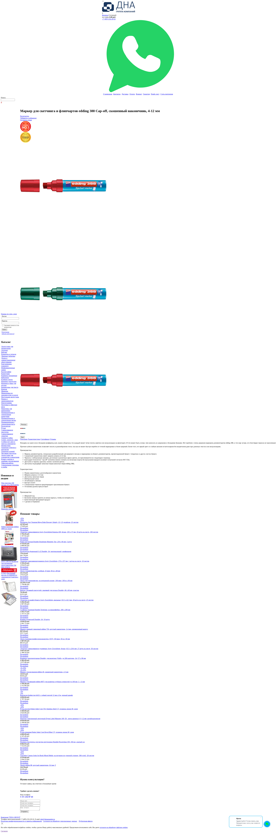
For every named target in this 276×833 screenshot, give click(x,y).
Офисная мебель (7, 463)
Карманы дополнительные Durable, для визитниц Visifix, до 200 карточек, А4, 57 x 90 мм (53, 658)
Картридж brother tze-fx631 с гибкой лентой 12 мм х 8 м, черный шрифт (46, 695)
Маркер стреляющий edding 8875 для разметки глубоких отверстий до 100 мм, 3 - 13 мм (52, 682)
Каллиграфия (6, 372)
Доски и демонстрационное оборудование (8, 360)
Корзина (105, 15)
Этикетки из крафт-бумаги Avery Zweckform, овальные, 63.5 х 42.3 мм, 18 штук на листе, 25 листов (56, 600)
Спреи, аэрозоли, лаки (9, 440)
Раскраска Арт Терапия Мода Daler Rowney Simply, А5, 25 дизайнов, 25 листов (49, 522)
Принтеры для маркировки (6, 410)
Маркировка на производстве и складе (9, 394)
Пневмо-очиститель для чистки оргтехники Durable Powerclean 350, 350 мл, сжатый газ (52, 742)
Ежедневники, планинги (6, 365)
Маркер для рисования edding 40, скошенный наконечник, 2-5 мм (44, 672)
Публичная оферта (86, 821)
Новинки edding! (7, 509)
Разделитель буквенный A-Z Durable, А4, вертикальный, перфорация (45, 551)
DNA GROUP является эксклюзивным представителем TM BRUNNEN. (9, 564)
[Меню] (103, 1)
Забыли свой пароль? (8, 334)
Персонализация (7, 546)
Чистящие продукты (8, 453)
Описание (24, 439)
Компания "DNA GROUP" (10, 817)
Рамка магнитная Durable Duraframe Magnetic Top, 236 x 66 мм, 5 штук (46, 542)
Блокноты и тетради (8, 354)
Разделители (5, 426)
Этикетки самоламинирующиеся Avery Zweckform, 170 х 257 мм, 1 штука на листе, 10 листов (54, 561)
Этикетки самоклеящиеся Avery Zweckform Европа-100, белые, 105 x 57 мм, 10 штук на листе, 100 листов (59, 532)
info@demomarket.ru (47, 819)
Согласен (4, 831)
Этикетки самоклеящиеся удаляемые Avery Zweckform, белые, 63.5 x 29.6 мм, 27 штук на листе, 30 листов (59, 649)
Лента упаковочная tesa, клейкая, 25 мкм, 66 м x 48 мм (40, 571)
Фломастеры (5, 446)
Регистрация (5, 332)
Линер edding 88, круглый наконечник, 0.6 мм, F (38, 765)
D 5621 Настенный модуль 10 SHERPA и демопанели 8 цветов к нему (9, 576)
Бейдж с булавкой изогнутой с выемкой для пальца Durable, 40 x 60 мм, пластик (49, 590)
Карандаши (5, 374)
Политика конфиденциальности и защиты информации (21, 821)
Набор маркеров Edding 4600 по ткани (10, 528)
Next (22, 437)
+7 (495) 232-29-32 (109, 19)
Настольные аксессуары (10, 397)
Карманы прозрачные (9, 376)
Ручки (3, 428)
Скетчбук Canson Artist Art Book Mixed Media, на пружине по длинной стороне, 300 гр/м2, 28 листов (57, 755)
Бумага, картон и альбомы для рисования (10, 460)
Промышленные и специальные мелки (8, 419)
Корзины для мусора (8, 381)
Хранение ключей (8, 451)
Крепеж (4, 389)
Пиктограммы (6, 403)
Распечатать (24, 116)
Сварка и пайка (7, 438)
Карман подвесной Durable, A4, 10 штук (35, 619)
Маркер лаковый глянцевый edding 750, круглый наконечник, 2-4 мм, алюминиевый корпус (54, 629)
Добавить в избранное (28, 118)
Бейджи (4, 352)
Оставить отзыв (26, 120)
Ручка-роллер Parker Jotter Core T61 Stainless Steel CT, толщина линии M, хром (49, 709)
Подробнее (24, 528)
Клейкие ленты (7, 379)
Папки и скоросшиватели (7, 400)
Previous (24, 424)
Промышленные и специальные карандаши (8, 414)
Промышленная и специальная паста (8, 423)
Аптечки (4, 350)
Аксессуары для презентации (7, 347)
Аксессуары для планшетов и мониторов (10, 456)
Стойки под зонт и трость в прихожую (8, 443)
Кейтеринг (5, 377)
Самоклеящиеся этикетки (7, 435)
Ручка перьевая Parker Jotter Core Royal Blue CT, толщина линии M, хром (47, 732)
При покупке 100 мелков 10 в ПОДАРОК (10, 484)
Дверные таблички (8, 356)
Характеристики (34, 439)
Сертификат (45, 439)
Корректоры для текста (9, 387)
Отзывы (53, 439)
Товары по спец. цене (9, 314)
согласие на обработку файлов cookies (114, 827)
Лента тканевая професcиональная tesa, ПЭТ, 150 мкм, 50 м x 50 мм (45, 639)
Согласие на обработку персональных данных (60, 821)
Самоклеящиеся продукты (7, 431)
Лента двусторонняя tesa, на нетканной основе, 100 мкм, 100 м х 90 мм (46, 581)
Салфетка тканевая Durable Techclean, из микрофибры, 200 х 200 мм (45, 610)
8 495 (26, 797)
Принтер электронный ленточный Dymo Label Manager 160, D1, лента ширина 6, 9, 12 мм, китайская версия (60, 719)
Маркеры (4, 391)
